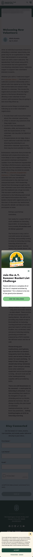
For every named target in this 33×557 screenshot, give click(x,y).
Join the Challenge (16, 299)
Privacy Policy (14, 554)
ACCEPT (16, 550)
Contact (21, 554)
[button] (30, 534)
